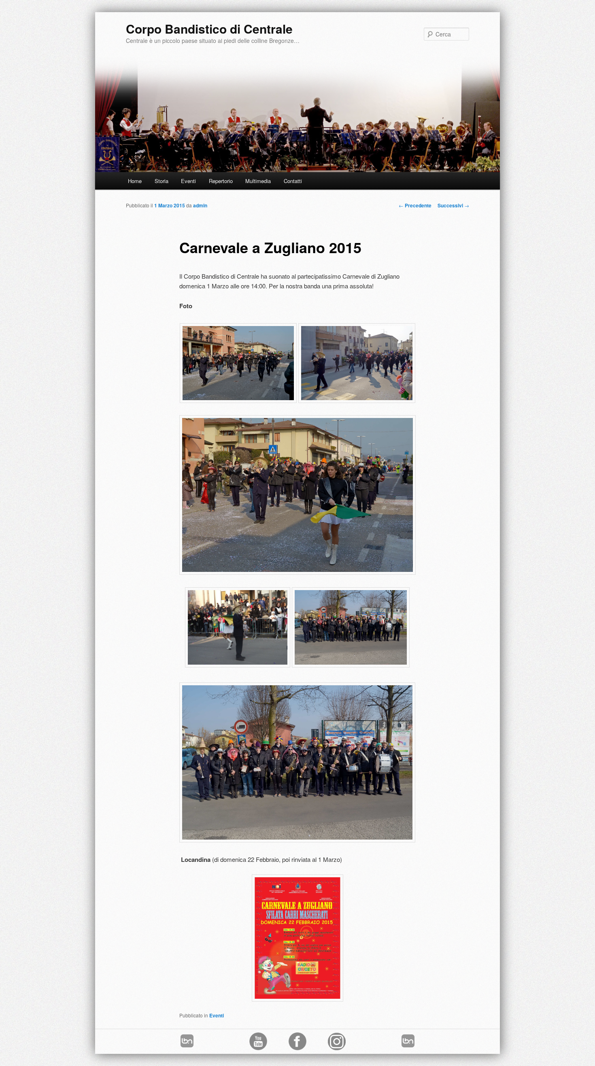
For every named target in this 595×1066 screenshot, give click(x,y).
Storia (161, 181)
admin (200, 205)
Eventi (188, 181)
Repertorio (221, 181)
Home (135, 181)
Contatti (293, 181)
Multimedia (258, 181)
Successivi (453, 205)
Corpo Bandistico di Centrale (209, 28)
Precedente (415, 205)
